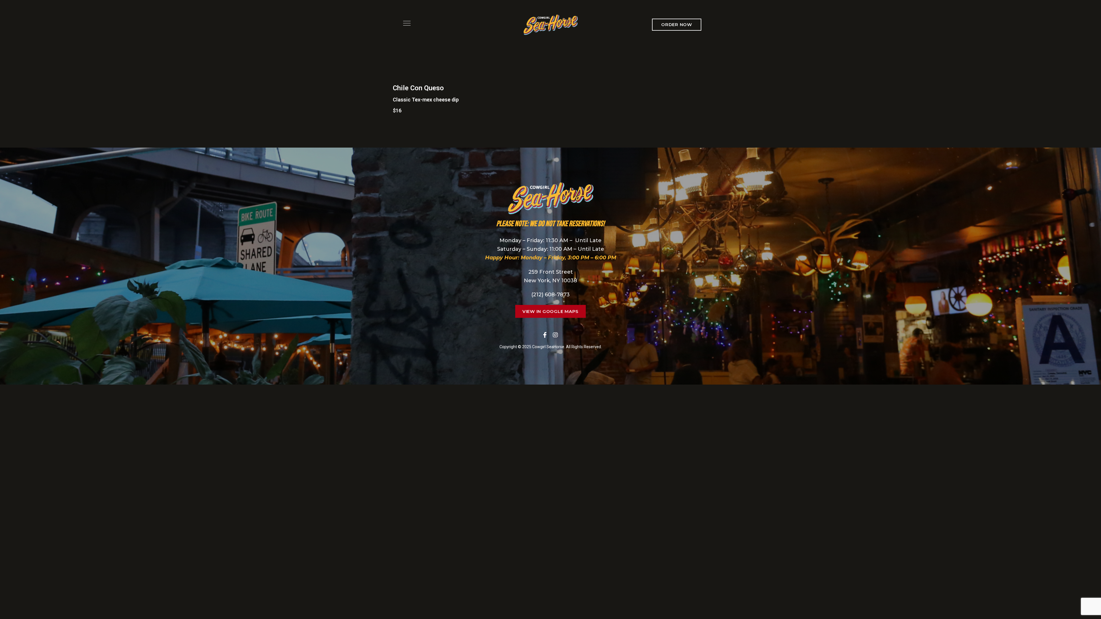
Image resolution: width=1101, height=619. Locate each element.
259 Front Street (550, 272)
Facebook (545, 335)
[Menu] (405, 23)
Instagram (555, 335)
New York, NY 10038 (550, 280)
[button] (676, 25)
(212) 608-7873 (550, 294)
